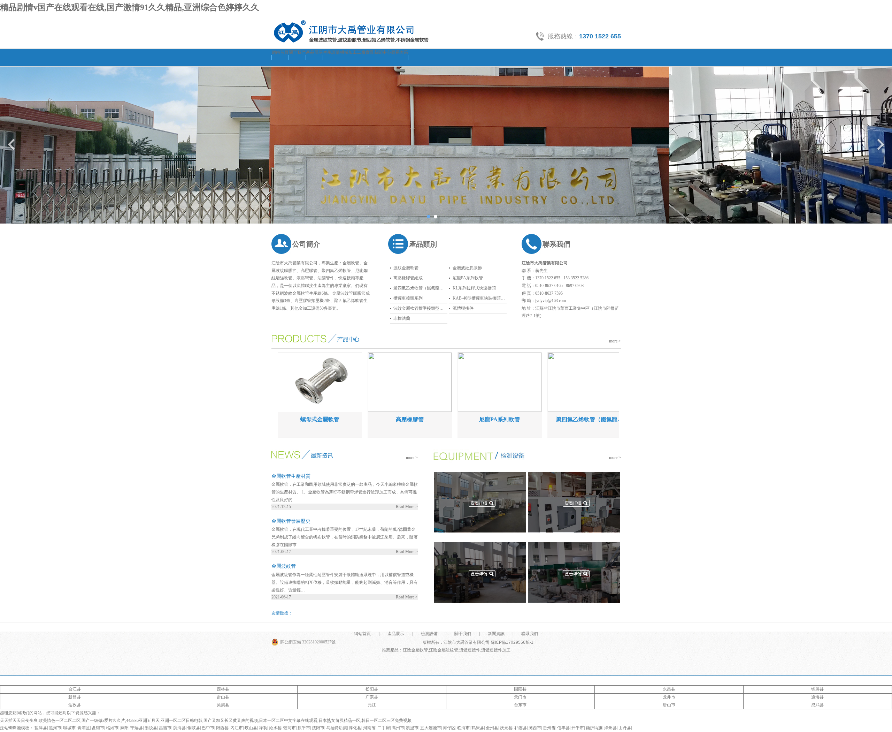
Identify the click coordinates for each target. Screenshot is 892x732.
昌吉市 (165, 727)
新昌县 (74, 697)
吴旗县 (223, 704)
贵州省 (549, 727)
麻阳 (124, 727)
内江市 (236, 727)
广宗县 (372, 697)
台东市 (520, 704)
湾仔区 (449, 727)
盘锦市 (98, 727)
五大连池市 (430, 727)
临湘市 (112, 727)
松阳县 (372, 689)
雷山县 (223, 697)
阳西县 (222, 727)
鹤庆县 (477, 727)
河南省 (369, 727)
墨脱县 (151, 727)
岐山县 (251, 727)
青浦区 (83, 727)
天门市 (520, 697)
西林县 (223, 689)
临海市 (463, 727)
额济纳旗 (594, 727)
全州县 (492, 727)
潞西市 (535, 727)
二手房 (383, 727)
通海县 (817, 697)
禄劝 (263, 727)
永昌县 (669, 689)
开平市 (577, 727)
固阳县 (520, 689)
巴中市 (208, 727)
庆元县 (506, 727)
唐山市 (669, 704)
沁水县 (275, 727)
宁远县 (136, 727)
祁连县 (520, 727)
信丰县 (563, 727)
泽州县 (610, 727)
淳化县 (355, 727)
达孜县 (74, 704)
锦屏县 (817, 689)
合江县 (74, 689)
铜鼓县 (193, 727)
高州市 (398, 727)
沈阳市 (318, 727)
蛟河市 (289, 727)
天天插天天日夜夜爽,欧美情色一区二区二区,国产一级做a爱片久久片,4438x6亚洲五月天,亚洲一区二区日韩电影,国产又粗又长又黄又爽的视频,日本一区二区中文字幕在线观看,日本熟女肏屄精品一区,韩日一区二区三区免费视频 (206, 720)
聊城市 (69, 727)
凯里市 (412, 727)
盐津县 (40, 727)
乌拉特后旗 (336, 727)
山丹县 (624, 727)
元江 (372, 704)
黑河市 (55, 727)
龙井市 (669, 697)
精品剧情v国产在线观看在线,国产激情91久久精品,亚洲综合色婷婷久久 (129, 7)
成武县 (817, 704)
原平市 (304, 727)
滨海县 (179, 727)
